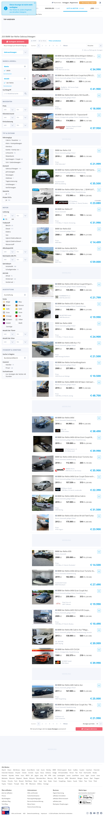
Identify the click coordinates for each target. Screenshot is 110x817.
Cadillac (75, 770)
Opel (91, 778)
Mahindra (5, 778)
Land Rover (75, 775)
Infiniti (17, 775)
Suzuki (75, 781)
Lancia (68, 775)
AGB (24, 813)
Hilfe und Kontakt (32, 793)
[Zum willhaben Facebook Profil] (101, 813)
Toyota (4, 784)
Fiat (76, 773)
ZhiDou (39, 784)
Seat (45, 781)
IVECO (27, 775)
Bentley (48, 770)
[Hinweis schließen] (35, 3)
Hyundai (11, 775)
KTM (49, 775)
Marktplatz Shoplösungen (60, 804)
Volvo (22, 784)
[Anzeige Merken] (99, 56)
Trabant (10, 784)
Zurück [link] (33, 45)
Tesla (90, 781)
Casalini (81, 770)
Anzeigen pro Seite (89, 724)
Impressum (44, 813)
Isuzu (22, 775)
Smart (55, 781)
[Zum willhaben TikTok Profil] (91, 813)
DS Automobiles (63, 773)
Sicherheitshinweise (33, 796)
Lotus (98, 775)
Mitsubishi (73, 778)
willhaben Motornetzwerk (60, 798)
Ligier (87, 775)
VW (27, 784)
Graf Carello (87, 773)
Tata (85, 781)
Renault (21, 781)
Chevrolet (96, 770)
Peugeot (96, 778)
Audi (38, 770)
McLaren (32, 778)
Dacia (42, 773)
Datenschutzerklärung (34, 807)
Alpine (23, 770)
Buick (69, 770)
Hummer (4, 775)
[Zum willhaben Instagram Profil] (87, 813)
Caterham (89, 770)
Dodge (55, 773)
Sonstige (46, 784)
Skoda (50, 781)
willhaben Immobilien (59, 796)
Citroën (24, 773)
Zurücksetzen (8, 74)
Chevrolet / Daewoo (8, 773)
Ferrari (72, 773)
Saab (40, 781)
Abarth (4, 770)
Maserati (12, 778)
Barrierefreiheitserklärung (35, 801)
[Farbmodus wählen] (100, 3)
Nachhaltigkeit (6, 798)
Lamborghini (61, 775)
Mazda (26, 778)
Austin (43, 770)
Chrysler (17, 773)
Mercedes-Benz (41, 778)
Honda (95, 773)
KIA (46, 775)
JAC (32, 775)
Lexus (82, 775)
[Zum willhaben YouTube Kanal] (94, 813)
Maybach (19, 778)
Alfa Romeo (16, 770)
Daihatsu (48, 773)
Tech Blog (5, 804)
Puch (15, 781)
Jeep (41, 775)
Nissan (86, 778)
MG (55, 778)
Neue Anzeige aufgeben (89, 2)
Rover (35, 781)
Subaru (69, 781)
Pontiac (4, 781)
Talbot (80, 781)
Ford (80, 773)
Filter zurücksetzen (55, 41)
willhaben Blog (6, 801)
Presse (4, 796)
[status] (19, 8)
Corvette (30, 773)
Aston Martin (31, 770)
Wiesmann (32, 784)
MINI (66, 778)
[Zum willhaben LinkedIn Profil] (97, 813)
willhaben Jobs (57, 801)
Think (95, 781)
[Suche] (25, 93)
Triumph (16, 784)
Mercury (50, 778)
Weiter (65, 45)
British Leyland (62, 770)
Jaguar (37, 775)
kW (13, 219)
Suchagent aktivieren (90, 729)
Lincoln (93, 775)
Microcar (60, 778)
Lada (54, 775)
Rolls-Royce (28, 781)
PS (6, 219)
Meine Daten (31, 804)
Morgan (80, 778)
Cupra (37, 773)
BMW (54, 770)
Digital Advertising (58, 793)
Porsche (10, 781)
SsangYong (62, 781)
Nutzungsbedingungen (34, 798)
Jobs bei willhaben (7, 793)
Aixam (9, 770)
